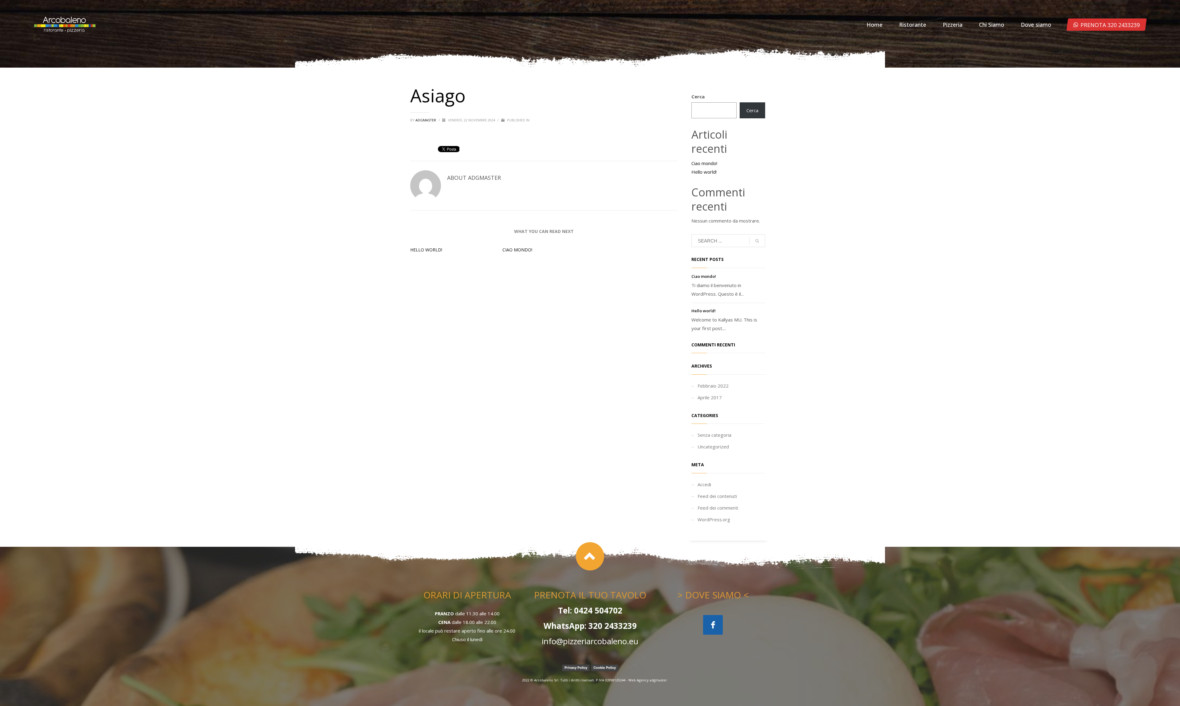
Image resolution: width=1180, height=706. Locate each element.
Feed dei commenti (718, 508)
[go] (757, 241)
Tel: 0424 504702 (590, 610)
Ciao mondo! (517, 250)
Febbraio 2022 (713, 386)
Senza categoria (714, 435)
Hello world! (426, 250)
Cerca (698, 96)
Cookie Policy (604, 667)
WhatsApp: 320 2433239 (590, 625)
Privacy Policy (575, 667)
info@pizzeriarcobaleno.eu (590, 641)
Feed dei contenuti (717, 496)
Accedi (704, 484)
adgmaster (426, 120)
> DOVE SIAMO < (713, 595)
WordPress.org (714, 519)
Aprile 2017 (710, 397)
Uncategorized (713, 447)
